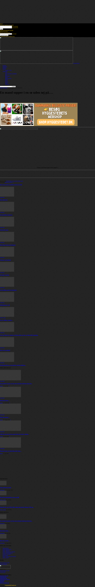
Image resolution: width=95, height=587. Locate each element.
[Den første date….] (10, 396)
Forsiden (4, 65)
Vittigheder (5, 66)
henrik (1, 386)
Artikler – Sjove (8, 70)
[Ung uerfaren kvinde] (3, 485)
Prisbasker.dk (3, 577)
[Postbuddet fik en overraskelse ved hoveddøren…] (7, 361)
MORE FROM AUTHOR (16, 184)
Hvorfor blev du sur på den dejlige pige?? (14, 181)
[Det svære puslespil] (7, 346)
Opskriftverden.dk (4, 575)
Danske (6, 81)
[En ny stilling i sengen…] (7, 316)
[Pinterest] (11, 98)
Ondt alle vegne (4, 230)
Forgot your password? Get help (6, 30)
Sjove (6, 80)
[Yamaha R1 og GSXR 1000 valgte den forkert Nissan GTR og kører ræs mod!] (3, 504)
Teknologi (7, 84)
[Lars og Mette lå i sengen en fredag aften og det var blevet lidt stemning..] (7, 331)
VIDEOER (5, 71)
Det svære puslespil (5, 350)
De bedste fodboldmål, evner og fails (9, 497)
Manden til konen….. (9, 182)
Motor (6, 77)
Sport (6, 83)
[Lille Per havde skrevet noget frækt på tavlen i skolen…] (10, 430)
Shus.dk (2, 581)
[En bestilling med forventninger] (7, 286)
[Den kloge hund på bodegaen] (7, 241)
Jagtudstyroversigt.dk (5, 579)
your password (15, 27)
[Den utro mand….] (10, 413)
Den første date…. (5, 400)
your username (15, 26)
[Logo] (36, 49)
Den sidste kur (4, 200)
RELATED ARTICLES (5, 184)
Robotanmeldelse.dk (4, 582)
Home (1, 87)
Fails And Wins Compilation (11, 73)
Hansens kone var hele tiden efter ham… (10, 451)
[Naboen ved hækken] (7, 256)
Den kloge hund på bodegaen (8, 245)
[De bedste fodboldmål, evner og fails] (3, 494)
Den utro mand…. (5, 417)
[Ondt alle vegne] (7, 226)
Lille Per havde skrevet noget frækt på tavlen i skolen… (14, 434)
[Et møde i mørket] (7, 271)
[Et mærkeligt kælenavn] (7, 211)
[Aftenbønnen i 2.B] (7, 301)
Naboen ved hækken (5, 260)
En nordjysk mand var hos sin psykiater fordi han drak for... (16, 383)
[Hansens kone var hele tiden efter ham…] (10, 447)
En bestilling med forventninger (8, 290)
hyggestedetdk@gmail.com (10, 585)
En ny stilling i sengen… (6, 320)
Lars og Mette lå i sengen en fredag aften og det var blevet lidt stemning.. (19, 335)
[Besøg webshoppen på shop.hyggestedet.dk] (47, 115)
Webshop (4, 67)
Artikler (4, 69)
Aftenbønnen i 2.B (5, 305)
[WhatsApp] (16, 98)
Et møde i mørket (4, 275)
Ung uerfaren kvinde (5, 487)
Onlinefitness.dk (3, 578)
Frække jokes (2, 317)
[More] (21, 98)
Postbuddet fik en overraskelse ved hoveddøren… (13, 365)
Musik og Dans (8, 78)
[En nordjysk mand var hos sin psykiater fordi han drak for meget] (10, 380)
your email (14, 33)
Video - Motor (3, 509)
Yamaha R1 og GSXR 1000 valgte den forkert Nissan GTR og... (17, 507)
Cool (6, 72)
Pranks (6, 79)
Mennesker (7, 76)
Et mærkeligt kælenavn (6, 215)
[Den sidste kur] (7, 196)
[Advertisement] (39, 467)
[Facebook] (2, 98)
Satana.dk (2, 580)
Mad (6, 74)
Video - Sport (2, 499)
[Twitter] (7, 98)
